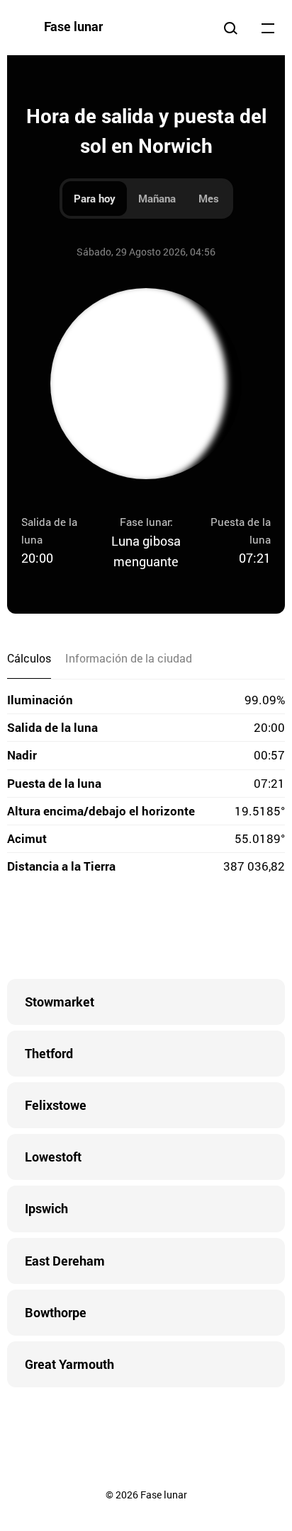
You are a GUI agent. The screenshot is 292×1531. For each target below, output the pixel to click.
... (268, 28)
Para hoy (95, 198)
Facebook (61, 929)
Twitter (89, 929)
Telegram (174, 929)
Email (231, 929)
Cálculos (29, 657)
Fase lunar (73, 26)
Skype (117, 929)
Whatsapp (202, 929)
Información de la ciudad (128, 657)
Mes (208, 198)
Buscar (230, 28)
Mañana (157, 198)
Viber (146, 929)
